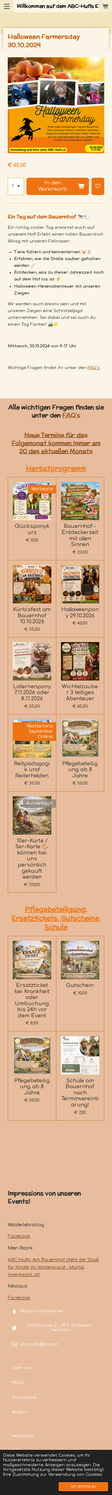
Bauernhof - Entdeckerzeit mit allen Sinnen (80, 535)
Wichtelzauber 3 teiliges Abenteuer (80, 693)
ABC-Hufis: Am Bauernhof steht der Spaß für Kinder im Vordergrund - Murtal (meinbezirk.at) (53, 1267)
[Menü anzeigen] (7, 6)
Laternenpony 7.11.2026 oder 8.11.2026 (32, 693)
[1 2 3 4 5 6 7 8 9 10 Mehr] (16, 186)
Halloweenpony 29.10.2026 (80, 612)
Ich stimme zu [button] (83, 1486)
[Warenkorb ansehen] (105, 6)
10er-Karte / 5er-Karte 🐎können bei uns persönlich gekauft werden (32, 859)
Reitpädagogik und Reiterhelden (32, 770)
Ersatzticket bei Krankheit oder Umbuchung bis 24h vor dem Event (31, 1000)
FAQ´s (94, 368)
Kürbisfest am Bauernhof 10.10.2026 (32, 615)
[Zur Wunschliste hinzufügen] (97, 186)
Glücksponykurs (32, 529)
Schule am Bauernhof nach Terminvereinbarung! (80, 1093)
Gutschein (80, 985)
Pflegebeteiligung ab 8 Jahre (80, 770)
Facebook (19, 1236)
